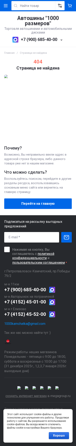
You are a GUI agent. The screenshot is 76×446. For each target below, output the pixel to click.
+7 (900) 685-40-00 (39, 39)
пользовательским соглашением (38, 263)
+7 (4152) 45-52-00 (25, 314)
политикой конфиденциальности (33, 256)
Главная (9, 52)
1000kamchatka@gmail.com (24, 324)
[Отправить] (66, 237)
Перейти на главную (38, 204)
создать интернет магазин (26, 396)
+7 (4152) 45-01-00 (25, 301)
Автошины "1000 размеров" (38, 20)
